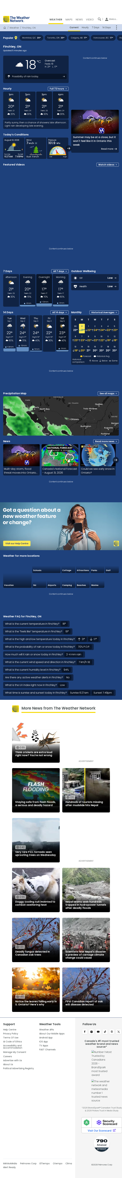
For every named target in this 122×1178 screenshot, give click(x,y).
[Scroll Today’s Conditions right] (69, 148)
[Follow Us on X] (118, 1032)
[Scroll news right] (116, 460)
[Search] (99, 19)
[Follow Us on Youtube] (98, 1032)
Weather (14, 27)
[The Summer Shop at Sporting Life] (112, 581)
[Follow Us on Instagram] (91, 1032)
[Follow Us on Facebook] (84, 1032)
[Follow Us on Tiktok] (105, 1032)
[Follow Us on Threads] (111, 1032)
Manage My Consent (14, 1052)
